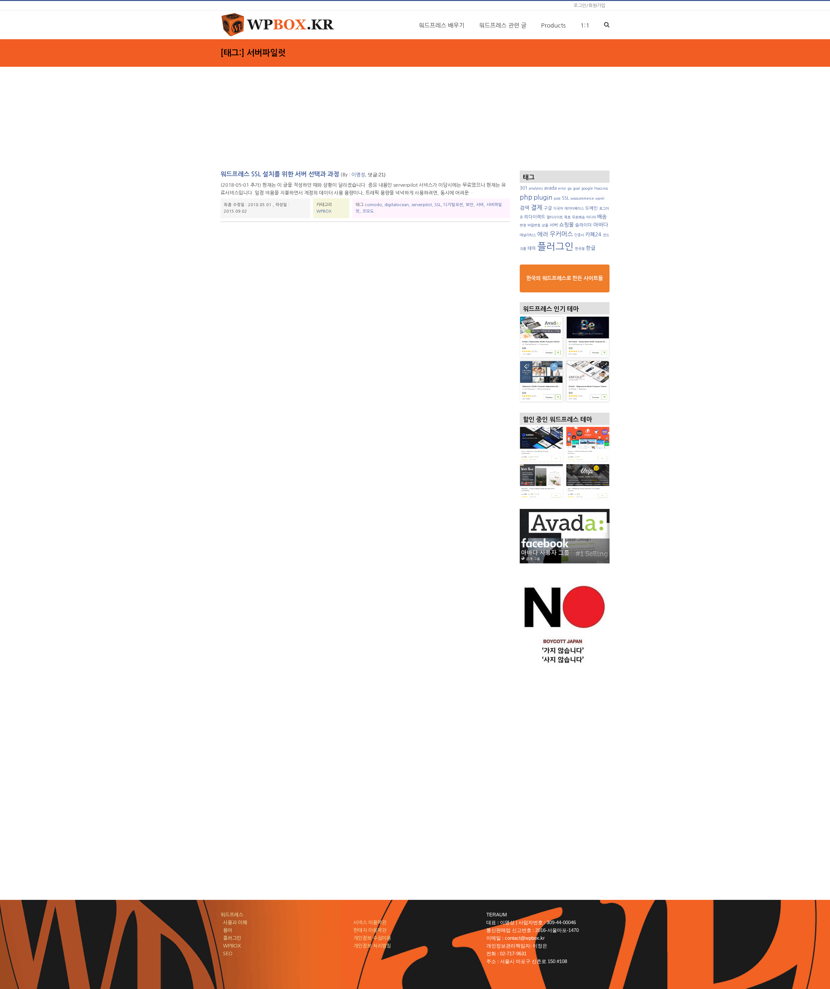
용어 (226, 930)
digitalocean (397, 205)
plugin (543, 197)
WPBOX (324, 211)
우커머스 (561, 234)
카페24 (593, 234)
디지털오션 (453, 205)
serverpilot (421, 205)
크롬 (523, 249)
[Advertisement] (415, 115)
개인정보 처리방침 (372, 945)
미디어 (591, 217)
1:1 (584, 26)
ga (569, 188)
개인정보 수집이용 (372, 938)
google (587, 188)
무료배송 (578, 217)
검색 (524, 207)
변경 (523, 225)
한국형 (580, 249)
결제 (536, 207)
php (526, 197)
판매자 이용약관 (369, 930)
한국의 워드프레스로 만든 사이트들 (564, 278)
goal (576, 188)
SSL (437, 205)
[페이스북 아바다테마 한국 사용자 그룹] (565, 536)
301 (524, 188)
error (562, 188)
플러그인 (555, 246)
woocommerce (582, 198)
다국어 (558, 208)
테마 (532, 248)
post (557, 198)
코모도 (368, 211)
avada (550, 188)
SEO (226, 953)
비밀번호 (534, 225)
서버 (480, 205)
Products (553, 26)
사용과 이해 (233, 922)
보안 (469, 205)
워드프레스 (231, 914)
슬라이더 (583, 225)
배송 (602, 216)
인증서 (579, 235)
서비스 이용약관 (369, 922)
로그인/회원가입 (589, 5)
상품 (545, 225)
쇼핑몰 (566, 224)
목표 (567, 217)
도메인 (591, 208)
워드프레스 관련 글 (503, 26)
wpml (599, 198)
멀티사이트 (555, 217)
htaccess (601, 188)
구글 (548, 208)
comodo (373, 205)
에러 (542, 234)
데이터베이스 (574, 208)
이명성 (358, 174)
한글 (591, 248)
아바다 (600, 224)
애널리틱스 (528, 235)
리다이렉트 (534, 217)
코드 (606, 235)
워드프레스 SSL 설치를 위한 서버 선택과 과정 (279, 174)
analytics (536, 188)
